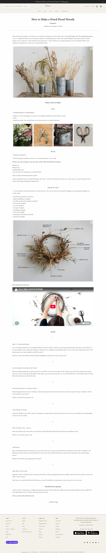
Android (93, 533)
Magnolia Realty (43, 523)
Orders (57, 526)
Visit (23, 518)
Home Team (42, 526)
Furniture (8, 523)
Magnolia (27, 552)
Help (57, 518)
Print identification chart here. (20, 285)
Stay (23, 526)
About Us (42, 518)
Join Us (92, 6)
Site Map (58, 537)
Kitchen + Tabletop (10, 529)
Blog (40, 531)
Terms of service (44, 552)
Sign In (87, 6)
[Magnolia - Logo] (53, 6)
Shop (7, 518)
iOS (79, 533)
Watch (40, 537)
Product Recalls (59, 534)
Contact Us (58, 521)
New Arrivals (9, 521)
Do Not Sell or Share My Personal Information (72, 552)
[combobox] (17, 6)
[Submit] (5, 6)
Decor (7, 526)
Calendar (24, 529)
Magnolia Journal (43, 521)
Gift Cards (8, 534)
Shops (23, 521)
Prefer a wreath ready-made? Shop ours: (23, 495)
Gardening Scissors (19, 112)
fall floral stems (87, 36)
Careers (41, 529)
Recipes (41, 534)
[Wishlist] (97, 6)
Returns (57, 531)
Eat (23, 523)
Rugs (7, 531)
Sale (7, 537)
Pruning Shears (30, 112)
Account (58, 523)
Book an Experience (27, 531)
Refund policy (35, 552)
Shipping (58, 529)
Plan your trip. (65, 1)
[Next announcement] (103, 1)
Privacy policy (54, 552)
